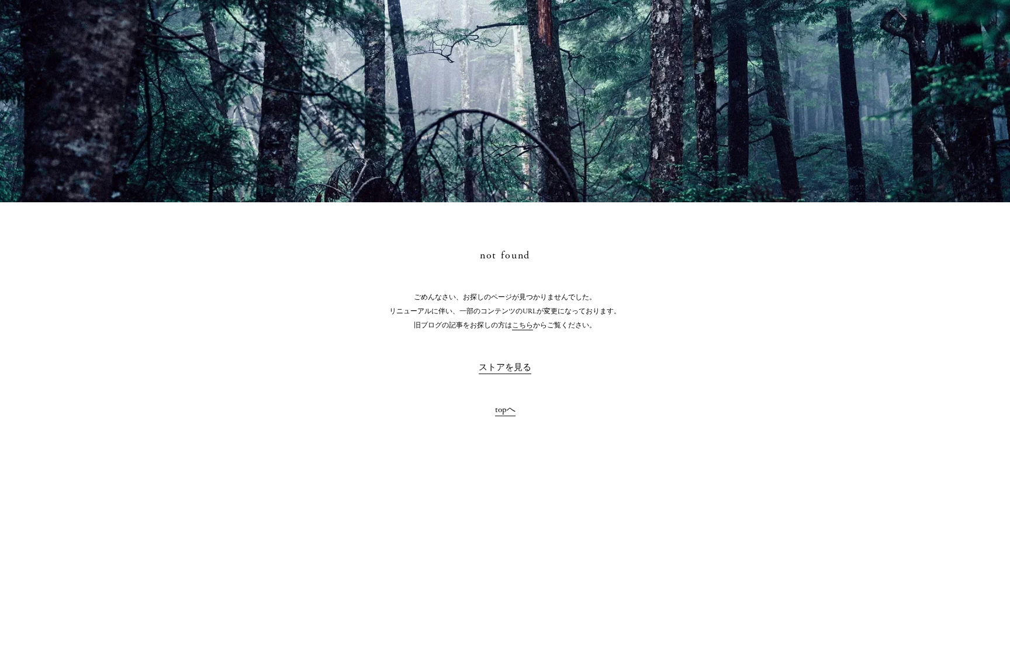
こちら (522, 325)
